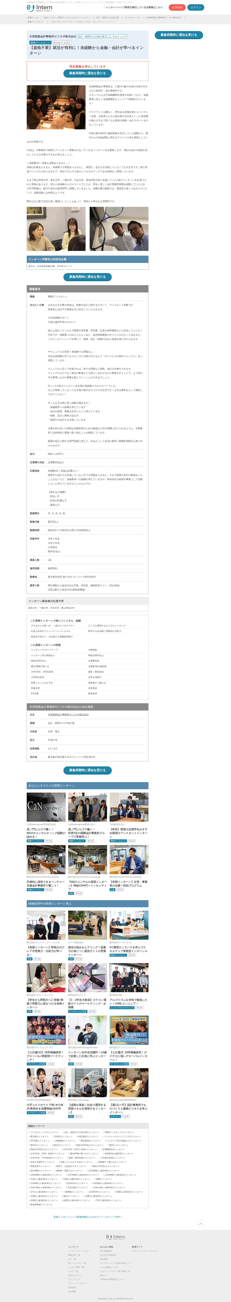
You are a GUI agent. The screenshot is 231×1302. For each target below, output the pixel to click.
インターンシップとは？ (79, 1251)
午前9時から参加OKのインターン (108, 1183)
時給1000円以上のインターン (89, 1145)
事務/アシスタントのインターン (119, 1132)
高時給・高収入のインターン (69, 1170)
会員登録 (177, 7)
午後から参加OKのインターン (76, 1179)
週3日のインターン (39, 1145)
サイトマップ (74, 1279)
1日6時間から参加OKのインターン (46, 1175)
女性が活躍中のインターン (42, 1162)
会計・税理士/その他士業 (107, 17)
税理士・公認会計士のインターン (71, 1166)
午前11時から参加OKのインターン (109, 1187)
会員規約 (72, 1287)
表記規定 (104, 1259)
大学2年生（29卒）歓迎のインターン (47, 1153)
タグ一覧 (72, 1259)
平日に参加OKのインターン (108, 1200)
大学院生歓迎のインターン (113, 1158)
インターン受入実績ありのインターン (124, 1141)
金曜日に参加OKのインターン (76, 1200)
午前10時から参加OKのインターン (46, 1187)
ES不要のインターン (39, 1141)
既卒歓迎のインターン (91, 1141)
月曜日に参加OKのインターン (129, 1192)
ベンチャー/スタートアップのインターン (122, 1136)
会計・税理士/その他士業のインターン (81, 1132)
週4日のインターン (62, 1145)
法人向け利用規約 (108, 1255)
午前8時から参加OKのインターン (45, 1183)
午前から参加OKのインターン (44, 1179)
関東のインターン (104, 1179)
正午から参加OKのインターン (44, 1192)
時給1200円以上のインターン (43, 1149)
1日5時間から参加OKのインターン (104, 1170)
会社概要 (72, 1291)
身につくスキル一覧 (77, 1263)
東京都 (56, 42)
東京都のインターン (39, 1136)
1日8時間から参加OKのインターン (120, 1175)
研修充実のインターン (40, 1166)
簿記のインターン (71, 1196)
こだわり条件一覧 (76, 1267)
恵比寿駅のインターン (40, 1170)
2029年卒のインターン (76, 1183)
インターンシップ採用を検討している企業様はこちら (134, 7)
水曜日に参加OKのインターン (98, 1196)
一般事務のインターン (73, 1192)
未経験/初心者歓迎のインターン (119, 1153)
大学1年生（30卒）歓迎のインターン (80, 1149)
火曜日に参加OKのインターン (44, 1196)
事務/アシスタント (36, 22)
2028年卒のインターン (99, 1192)
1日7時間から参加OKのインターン (83, 1175)
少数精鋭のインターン (65, 1141)
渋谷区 (67, 42)
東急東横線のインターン (41, 1204)
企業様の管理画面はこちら (112, 1279)
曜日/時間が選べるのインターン (84, 1153)
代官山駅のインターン (78, 1187)
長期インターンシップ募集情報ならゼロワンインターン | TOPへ (87, 1217)
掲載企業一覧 (74, 1255)
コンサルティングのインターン (44, 1132)
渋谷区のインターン (63, 1136)
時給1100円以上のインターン (105, 1166)
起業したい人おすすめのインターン (76, 1162)
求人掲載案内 (106, 1251)
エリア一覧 (73, 1271)
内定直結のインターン (88, 1136)
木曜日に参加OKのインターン (44, 1200)
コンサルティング (132, 17)
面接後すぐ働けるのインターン (112, 1162)
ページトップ (200, 1224)
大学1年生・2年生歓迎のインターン (46, 1158)
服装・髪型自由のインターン (82, 1158)
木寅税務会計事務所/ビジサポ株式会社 (163, 17)
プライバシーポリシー (78, 1283)
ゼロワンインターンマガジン (145, 1251)
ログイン (195, 7)
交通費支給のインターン (114, 1149)
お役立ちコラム (75, 1275)
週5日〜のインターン (119, 1145)
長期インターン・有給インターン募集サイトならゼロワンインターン (59, 17)
